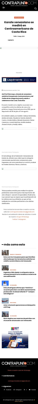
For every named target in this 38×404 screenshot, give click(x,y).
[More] (34, 226)
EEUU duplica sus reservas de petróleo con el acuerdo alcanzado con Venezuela (19, 319)
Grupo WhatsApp (23, 217)
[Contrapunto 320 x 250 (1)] (15, 349)
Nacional (13, 269)
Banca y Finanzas (15, 254)
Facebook (8, 389)
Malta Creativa (19, 401)
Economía (13, 285)
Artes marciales (19, 17)
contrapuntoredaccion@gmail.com (22, 212)
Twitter (14, 219)
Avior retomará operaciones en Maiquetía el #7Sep (19, 306)
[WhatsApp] (28, 40)
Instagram (22, 219)
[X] (20, 40)
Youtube (33, 389)
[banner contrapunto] (19, 84)
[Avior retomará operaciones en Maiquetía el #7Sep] (5, 301)
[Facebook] (16, 40)
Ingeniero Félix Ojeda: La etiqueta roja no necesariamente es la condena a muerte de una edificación (20, 274)
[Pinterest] (24, 40)
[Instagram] (14, 390)
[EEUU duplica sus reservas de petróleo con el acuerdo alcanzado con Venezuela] (5, 314)
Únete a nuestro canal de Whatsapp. (19, 370)
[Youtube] (30, 390)
